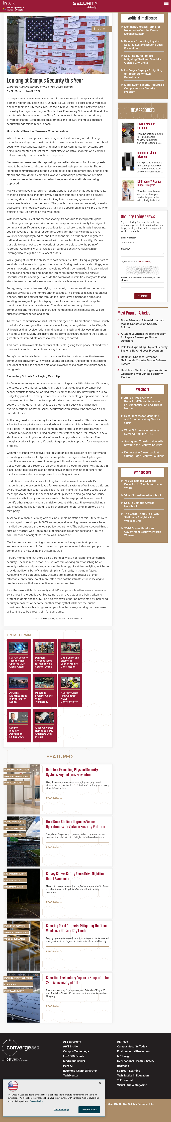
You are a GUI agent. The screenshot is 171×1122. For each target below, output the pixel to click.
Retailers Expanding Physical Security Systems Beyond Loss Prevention (72, 772)
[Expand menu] (166, 4)
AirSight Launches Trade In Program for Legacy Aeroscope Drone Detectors (143, 337)
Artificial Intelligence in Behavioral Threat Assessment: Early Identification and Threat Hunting (143, 403)
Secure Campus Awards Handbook (139, 504)
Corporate (10, 984)
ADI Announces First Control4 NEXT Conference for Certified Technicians (69, 700)
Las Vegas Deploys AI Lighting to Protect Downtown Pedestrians (143, 74)
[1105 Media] (15, 1060)
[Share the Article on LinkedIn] (99, 29)
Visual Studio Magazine (132, 1085)
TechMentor (70, 1075)
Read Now (52, 798)
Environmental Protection (133, 1051)
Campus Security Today (132, 1046)
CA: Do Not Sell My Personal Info (133, 1104)
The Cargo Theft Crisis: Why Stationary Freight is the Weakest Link (141, 517)
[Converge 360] (20, 1048)
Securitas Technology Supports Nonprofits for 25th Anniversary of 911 (77, 980)
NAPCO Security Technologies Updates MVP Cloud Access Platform (18, 663)
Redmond (123, 1066)
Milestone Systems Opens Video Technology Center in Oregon (44, 700)
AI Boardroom (72, 1041)
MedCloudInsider (74, 1061)
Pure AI (68, 1066)
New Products (142, 110)
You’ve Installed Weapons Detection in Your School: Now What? (143, 484)
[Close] (100, 1082)
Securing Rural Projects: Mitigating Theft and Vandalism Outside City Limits (77, 928)
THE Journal (125, 1080)
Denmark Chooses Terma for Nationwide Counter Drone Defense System (44, 663)
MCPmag (123, 1056)
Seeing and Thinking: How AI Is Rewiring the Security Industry (143, 443)
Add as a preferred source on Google (15, 9)
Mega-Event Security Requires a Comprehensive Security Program (144, 88)
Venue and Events (14, 822)
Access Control (13, 835)
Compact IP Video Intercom (146, 154)
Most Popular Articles (134, 313)
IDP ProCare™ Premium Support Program (149, 183)
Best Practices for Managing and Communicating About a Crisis (142, 419)
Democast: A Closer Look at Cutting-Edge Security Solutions (144, 454)
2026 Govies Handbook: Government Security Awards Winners (142, 532)
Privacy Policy (145, 261)
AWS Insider (71, 1046)
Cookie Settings (61, 1109)
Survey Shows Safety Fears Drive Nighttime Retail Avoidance (75, 876)
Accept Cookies (89, 1109)
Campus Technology (76, 1051)
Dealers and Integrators (18, 978)
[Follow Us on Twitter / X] (10, 3)
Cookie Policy (36, 1101)
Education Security (15, 874)
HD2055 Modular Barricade (146, 126)
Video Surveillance (14, 828)
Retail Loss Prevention (16, 770)
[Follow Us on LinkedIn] (5, 3)
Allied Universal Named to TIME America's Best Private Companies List (44, 733)
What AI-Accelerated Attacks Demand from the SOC (141, 432)
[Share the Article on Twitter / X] (104, 29)
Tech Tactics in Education (133, 1075)
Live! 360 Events (73, 1056)
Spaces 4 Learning (128, 1070)
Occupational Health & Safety (135, 1061)
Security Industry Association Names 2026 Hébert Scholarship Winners (16, 736)
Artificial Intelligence (16, 776)
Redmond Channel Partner (80, 1070)
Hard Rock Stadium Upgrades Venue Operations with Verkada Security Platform (75, 824)
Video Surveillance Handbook (143, 495)
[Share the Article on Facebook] (93, 29)
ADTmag (122, 1041)
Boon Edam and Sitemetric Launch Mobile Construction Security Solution (70, 665)
